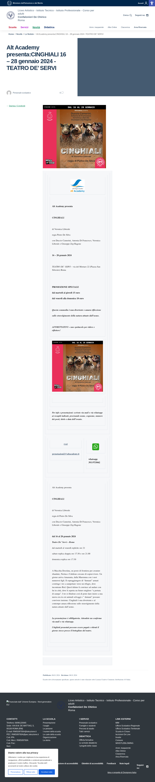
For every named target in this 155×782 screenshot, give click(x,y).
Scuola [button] (12, 27)
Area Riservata (140, 27)
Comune (119, 740)
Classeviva (125, 27)
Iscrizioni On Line (123, 734)
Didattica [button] (49, 27)
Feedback (111, 763)
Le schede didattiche (88, 743)
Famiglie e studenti (87, 726)
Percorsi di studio (86, 729)
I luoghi (46, 726)
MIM (117, 723)
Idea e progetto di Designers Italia (122, 772)
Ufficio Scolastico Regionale (128, 726)
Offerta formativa (86, 740)
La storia (46, 740)
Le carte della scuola (52, 734)
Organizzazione (49, 737)
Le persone (48, 729)
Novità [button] (36, 27)
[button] (152, 3)
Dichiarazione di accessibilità (64, 763)
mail (66, 444)
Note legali (124, 763)
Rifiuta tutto (30, 772)
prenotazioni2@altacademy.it (65, 453)
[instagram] (147, 15)
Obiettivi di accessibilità (92, 763)
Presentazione (49, 723)
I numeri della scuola (52, 731)
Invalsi (118, 737)
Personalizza (15, 772)
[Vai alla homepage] (11, 15)
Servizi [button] (24, 27)
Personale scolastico (88, 723)
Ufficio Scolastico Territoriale (128, 729)
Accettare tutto (46, 772)
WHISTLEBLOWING (124, 743)
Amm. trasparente (96, 27)
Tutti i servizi (84, 731)
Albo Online (112, 27)
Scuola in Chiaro (123, 731)
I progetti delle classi (88, 746)
